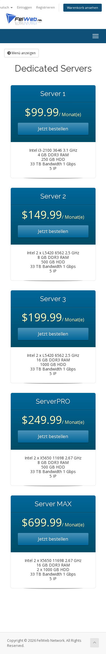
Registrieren (45, 7)
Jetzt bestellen (53, 129)
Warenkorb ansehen (82, 7)
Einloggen (24, 7)
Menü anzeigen (23, 53)
